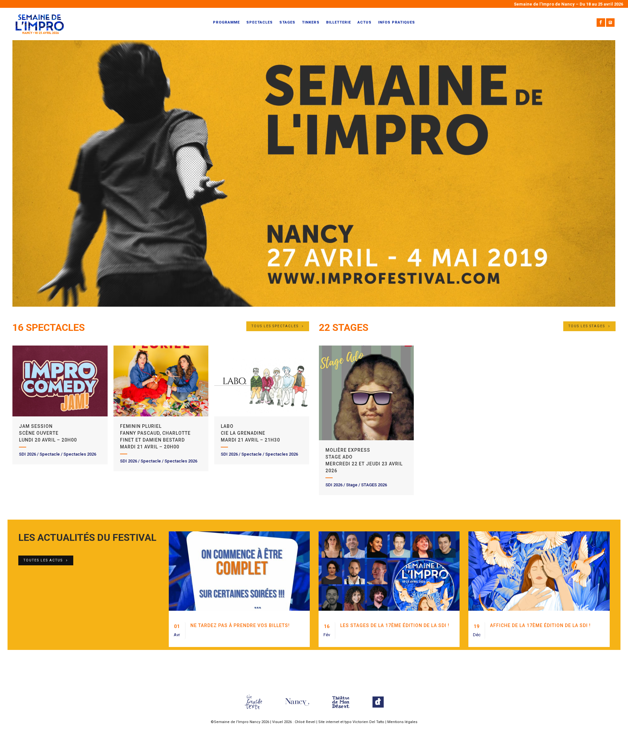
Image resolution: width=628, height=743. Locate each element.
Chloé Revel (305, 722)
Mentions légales (402, 722)
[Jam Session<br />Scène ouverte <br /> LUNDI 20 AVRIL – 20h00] (59, 381)
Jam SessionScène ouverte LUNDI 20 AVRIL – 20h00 (48, 433)
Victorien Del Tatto (368, 722)
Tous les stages (586, 326)
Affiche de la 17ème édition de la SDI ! (540, 625)
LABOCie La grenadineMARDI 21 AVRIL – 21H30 (250, 433)
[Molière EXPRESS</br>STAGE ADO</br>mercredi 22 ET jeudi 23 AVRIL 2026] (366, 393)
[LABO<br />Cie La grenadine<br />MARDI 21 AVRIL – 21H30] (261, 381)
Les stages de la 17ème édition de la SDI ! (394, 625)
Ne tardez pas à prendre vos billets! (240, 625)
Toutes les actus (43, 560)
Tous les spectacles (275, 326)
